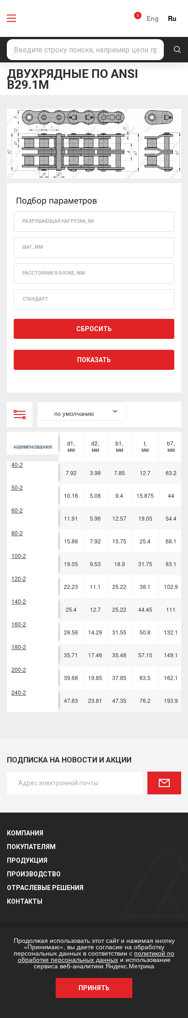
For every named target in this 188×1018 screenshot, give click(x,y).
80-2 (17, 533)
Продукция (27, 860)
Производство (34, 874)
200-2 (18, 669)
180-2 (18, 646)
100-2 (18, 555)
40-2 (17, 464)
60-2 (17, 510)
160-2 (18, 624)
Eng (152, 18)
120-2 (18, 578)
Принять (94, 988)
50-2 (17, 487)
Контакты (24, 901)
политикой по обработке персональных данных (96, 956)
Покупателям (31, 846)
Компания (25, 833)
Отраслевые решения (45, 887)
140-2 (18, 601)
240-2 (18, 692)
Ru (172, 18)
